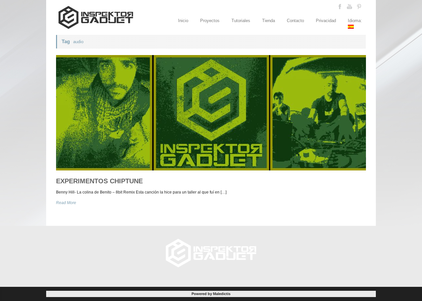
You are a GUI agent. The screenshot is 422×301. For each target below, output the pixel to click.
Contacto (295, 20)
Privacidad (326, 20)
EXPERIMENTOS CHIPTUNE (99, 181)
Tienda (268, 20)
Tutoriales (240, 20)
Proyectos (210, 20)
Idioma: (355, 20)
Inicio (183, 20)
